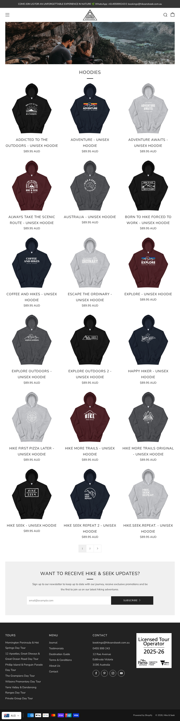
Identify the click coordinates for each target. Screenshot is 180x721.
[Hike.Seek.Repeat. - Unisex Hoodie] (148, 494)
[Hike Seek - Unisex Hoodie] (31, 494)
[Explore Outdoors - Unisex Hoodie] (31, 339)
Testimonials (56, 648)
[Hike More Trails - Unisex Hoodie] (89, 416)
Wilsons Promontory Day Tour (23, 681)
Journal (53, 642)
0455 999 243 (101, 648)
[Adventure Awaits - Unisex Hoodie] (148, 108)
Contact (53, 671)
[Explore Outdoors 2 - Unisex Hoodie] (89, 339)
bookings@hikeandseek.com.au (111, 642)
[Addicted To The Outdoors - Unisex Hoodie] (31, 108)
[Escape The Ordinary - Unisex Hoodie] (89, 262)
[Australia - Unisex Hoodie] (89, 185)
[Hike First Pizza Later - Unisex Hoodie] (31, 416)
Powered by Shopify (142, 715)
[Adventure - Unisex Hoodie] (89, 108)
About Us (54, 665)
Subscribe (130, 600)
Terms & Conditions (60, 660)
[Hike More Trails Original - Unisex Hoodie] (148, 416)
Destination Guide (59, 654)
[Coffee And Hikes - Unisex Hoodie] (31, 262)
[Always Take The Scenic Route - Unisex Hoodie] (31, 185)
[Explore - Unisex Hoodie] (148, 262)
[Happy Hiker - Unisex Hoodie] (148, 339)
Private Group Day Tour (19, 698)
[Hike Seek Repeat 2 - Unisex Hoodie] (89, 494)
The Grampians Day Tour (20, 675)
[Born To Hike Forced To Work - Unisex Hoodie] (148, 185)
